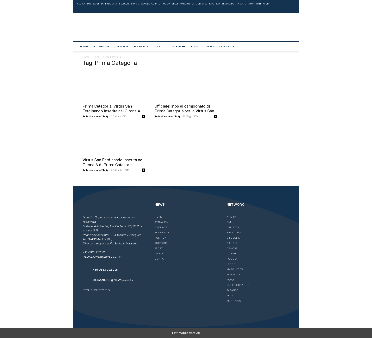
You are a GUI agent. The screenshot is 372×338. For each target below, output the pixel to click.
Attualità (101, 46)
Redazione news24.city (95, 116)
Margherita (187, 3)
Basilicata (111, 3)
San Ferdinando (225, 3)
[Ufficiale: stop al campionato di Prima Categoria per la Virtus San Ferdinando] (186, 85)
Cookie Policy (103, 289)
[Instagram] (279, 9)
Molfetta (201, 3)
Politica (160, 46)
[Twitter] (285, 9)
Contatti (226, 46)
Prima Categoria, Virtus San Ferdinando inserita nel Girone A (111, 108)
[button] (290, 47)
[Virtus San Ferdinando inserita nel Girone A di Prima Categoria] (114, 139)
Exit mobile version (186, 333)
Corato (155, 3)
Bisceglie (124, 3)
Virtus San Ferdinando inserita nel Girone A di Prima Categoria (113, 162)
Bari (89, 3)
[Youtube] (292, 9)
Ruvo (211, 3)
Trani (251, 3)
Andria (81, 3)
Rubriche (178, 46)
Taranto (241, 3)
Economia (140, 46)
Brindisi (135, 3)
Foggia (166, 3)
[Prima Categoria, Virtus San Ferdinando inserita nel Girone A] (114, 85)
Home (84, 46)
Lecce (175, 3)
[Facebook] (273, 9)
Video (210, 46)
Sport (195, 46)
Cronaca (121, 46)
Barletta (98, 3)
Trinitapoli (262, 3)
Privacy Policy (89, 289)
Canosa (145, 3)
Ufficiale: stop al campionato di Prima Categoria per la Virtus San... (186, 108)
